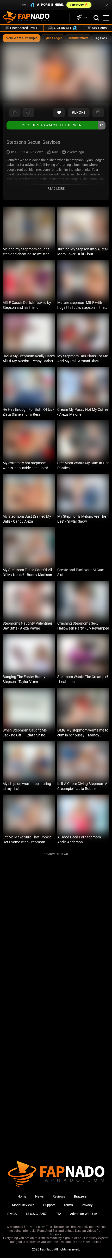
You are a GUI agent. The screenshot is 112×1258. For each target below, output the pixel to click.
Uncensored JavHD (22, 28)
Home (21, 1196)
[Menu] (106, 17)
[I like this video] (15, 112)
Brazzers (80, 1196)
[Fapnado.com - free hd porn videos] (26, 18)
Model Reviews (23, 1205)
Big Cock (101, 38)
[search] (96, 17)
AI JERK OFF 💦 (63, 28)
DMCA (12, 1214)
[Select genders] (80, 17)
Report (78, 112)
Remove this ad (56, 854)
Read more (56, 188)
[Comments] (98, 112)
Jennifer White (78, 38)
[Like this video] (59, 112)
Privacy (87, 1205)
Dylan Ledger (52, 38)
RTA (58, 1214)
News (39, 1196)
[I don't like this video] (28, 112)
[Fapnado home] (56, 1186)
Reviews (59, 1196)
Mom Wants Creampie (21, 38)
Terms (68, 1205)
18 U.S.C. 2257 (36, 1214)
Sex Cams (97, 28)
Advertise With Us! (83, 1214)
